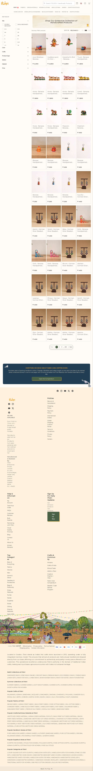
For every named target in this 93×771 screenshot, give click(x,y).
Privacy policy (37, 646)
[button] (89, 3)
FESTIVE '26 (65, 11)
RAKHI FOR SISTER (62, 678)
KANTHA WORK (34, 697)
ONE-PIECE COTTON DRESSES (41, 762)
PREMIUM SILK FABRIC (33, 709)
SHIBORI (25, 697)
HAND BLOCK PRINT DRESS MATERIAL (36, 721)
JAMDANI (52, 694)
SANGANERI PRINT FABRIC (16, 709)
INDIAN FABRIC (12, 704)
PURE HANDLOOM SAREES (16, 733)
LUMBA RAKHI (34, 678)
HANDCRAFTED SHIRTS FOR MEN (18, 757)
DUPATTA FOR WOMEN (14, 743)
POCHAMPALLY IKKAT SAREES (31, 736)
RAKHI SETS (12, 678)
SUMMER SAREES (26, 685)
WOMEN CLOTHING (44, 7)
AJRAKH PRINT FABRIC (26, 704)
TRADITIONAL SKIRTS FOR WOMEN (18, 762)
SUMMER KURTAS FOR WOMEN (71, 685)
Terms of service (49, 646)
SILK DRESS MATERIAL (50, 724)
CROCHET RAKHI (41, 675)
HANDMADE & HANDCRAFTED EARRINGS (20, 760)
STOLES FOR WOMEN (31, 743)
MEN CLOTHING (56, 7)
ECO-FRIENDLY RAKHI (67, 675)
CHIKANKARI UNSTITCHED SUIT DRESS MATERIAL (66, 721)
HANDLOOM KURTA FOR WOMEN (63, 752)
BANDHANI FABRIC (63, 709)
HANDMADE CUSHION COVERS (72, 755)
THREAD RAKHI (81, 675)
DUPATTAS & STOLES (73, 7)
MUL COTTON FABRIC (73, 704)
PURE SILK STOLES (48, 745)
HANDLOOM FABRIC (47, 707)
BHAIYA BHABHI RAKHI (47, 678)
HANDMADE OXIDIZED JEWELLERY (46, 760)
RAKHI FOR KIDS (22, 678)
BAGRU (42, 697)
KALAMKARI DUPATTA (78, 743)
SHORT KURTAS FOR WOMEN (16, 687)
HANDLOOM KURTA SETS (42, 752)
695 (66, 347)
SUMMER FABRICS (13, 685)
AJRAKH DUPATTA (13, 745)
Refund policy (27, 646)
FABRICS (23, 7)
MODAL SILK (11, 697)
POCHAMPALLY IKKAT (63, 697)
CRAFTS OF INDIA (74, 11)
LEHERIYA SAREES (48, 736)
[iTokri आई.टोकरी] (4, 3)
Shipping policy (25, 648)
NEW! (15, 7)
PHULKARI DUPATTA (45, 743)
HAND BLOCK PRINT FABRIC (30, 707)
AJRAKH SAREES (31, 733)
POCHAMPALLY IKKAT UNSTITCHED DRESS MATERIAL (24, 724)
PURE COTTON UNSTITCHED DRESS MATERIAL (30, 726)
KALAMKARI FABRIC (71, 707)
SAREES (64, 7)
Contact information (38, 648)
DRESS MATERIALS (32, 7)
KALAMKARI (11, 694)
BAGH (48, 697)
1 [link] (56, 347)
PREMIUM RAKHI (53, 675)
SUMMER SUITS (55, 685)
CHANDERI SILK (78, 694)
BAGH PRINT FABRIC (41, 704)
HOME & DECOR (18, 11)
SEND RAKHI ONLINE (28, 675)
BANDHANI (26, 694)
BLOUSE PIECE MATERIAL (60, 762)
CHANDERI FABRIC (13, 707)
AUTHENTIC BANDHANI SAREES (48, 733)
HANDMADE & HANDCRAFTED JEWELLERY (65, 757)
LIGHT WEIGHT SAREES (40, 685)
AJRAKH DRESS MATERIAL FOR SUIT (40, 716)
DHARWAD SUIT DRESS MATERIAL (67, 719)
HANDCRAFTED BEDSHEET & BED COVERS (47, 755)
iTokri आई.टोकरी (16, 646)
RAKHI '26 (57, 11)
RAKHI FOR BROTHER (77, 678)
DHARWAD (60, 694)
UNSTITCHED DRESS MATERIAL (17, 716)
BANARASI (74, 697)
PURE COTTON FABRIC (56, 704)
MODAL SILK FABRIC (48, 709)
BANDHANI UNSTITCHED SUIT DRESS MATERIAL (39, 719)
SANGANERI (44, 694)
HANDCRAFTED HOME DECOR (22, 755)
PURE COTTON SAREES (67, 733)
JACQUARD (35, 694)
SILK (53, 697)
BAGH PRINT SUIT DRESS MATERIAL (64, 716)
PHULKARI (68, 694)
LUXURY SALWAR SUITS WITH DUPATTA (20, 752)
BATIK (19, 697)
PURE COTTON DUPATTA (61, 743)
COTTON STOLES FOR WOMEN (30, 745)
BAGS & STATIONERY (47, 11)
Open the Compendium (46, 379)
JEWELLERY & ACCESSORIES (32, 11)
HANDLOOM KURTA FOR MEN (40, 757)
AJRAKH (19, 694)
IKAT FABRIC (59, 707)
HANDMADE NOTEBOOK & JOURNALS (72, 760)
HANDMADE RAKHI (13, 675)
